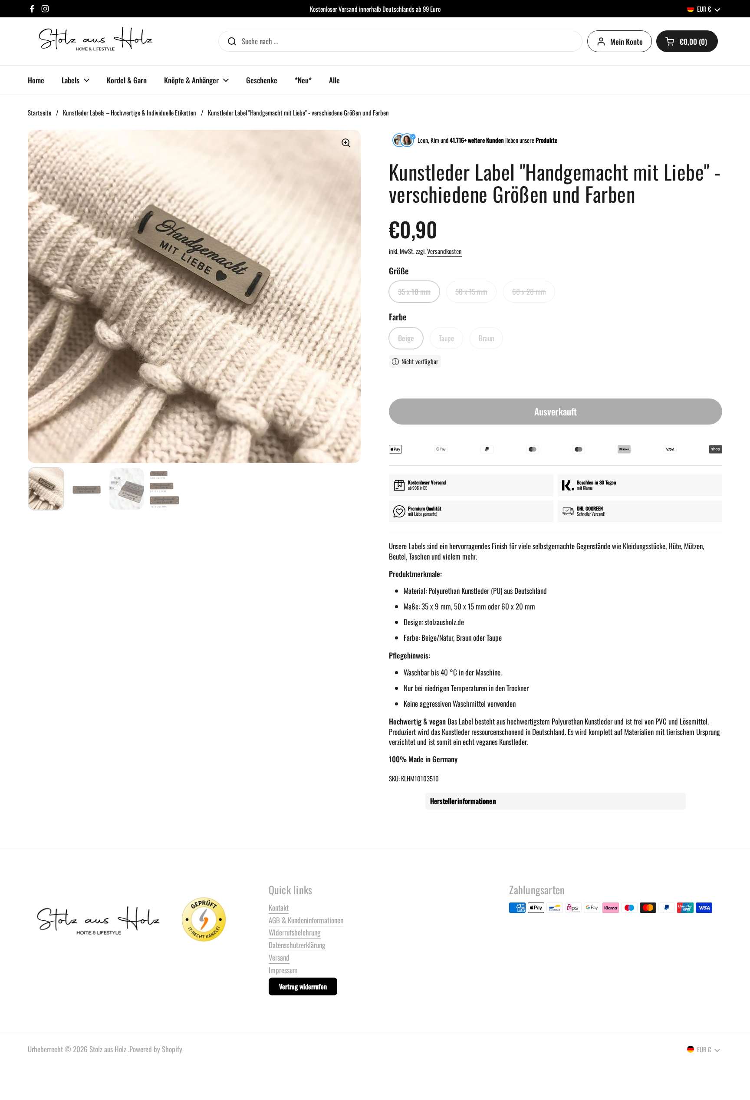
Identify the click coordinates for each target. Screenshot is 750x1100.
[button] (687, 41)
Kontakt (279, 907)
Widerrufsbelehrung (295, 932)
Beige (406, 338)
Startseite (39, 112)
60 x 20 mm (529, 291)
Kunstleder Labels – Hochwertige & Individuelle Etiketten (129, 112)
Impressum (283, 970)
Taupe (446, 338)
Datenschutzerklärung (297, 944)
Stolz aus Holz (108, 1049)
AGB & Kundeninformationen (306, 920)
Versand (279, 957)
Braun (486, 338)
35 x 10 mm (414, 291)
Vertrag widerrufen (303, 986)
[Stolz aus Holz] (97, 41)
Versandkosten (444, 251)
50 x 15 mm (471, 291)
